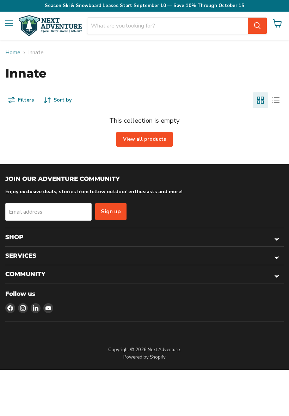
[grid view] (260, 100)
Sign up (111, 211)
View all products (144, 139)
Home (12, 53)
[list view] (276, 100)
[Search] (257, 26)
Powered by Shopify (144, 357)
